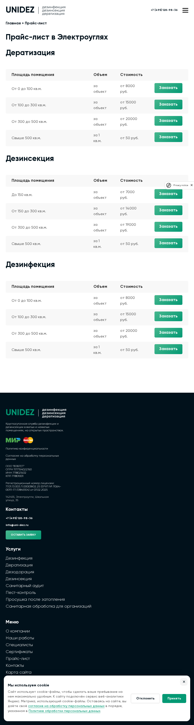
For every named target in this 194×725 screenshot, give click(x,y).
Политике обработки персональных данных (64, 711)
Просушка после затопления (35, 599)
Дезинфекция (19, 558)
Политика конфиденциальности (27, 448)
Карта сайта (18, 672)
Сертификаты (19, 652)
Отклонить (145, 698)
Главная (13, 23)
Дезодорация (20, 572)
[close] (192, 185)
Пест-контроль (21, 593)
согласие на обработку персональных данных (66, 706)
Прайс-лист (18, 659)
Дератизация (19, 565)
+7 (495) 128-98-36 (164, 10)
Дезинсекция (19, 579)
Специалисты (19, 645)
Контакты (15, 665)
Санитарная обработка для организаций (48, 606)
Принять (174, 698)
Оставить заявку (23, 535)
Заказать (168, 88)
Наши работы (20, 638)
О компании (18, 631)
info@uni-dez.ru (17, 525)
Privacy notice (180, 185)
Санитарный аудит (25, 586)
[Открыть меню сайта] (185, 10)
